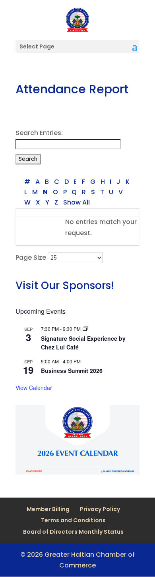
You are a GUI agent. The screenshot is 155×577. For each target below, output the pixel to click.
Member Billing (48, 509)
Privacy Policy (100, 509)
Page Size (30, 257)
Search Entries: (39, 132)
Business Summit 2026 (72, 370)
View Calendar (33, 388)
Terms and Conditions (73, 520)
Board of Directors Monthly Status (73, 532)
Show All (76, 202)
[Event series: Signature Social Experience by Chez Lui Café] (85, 328)
